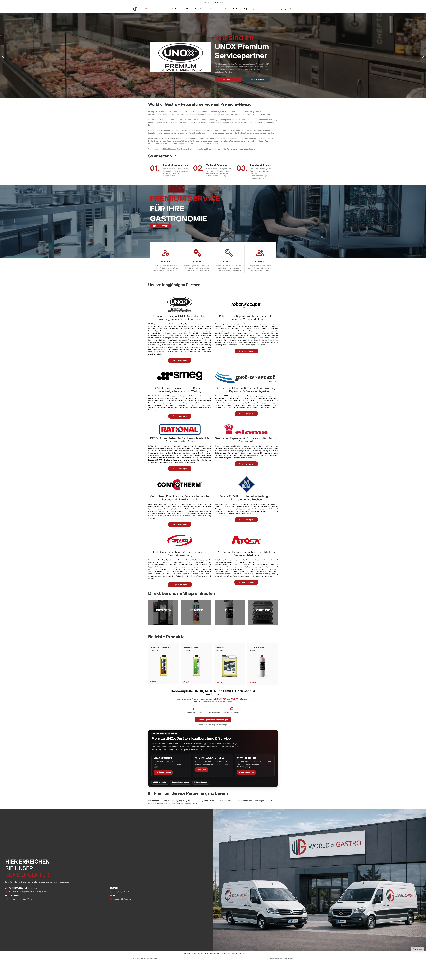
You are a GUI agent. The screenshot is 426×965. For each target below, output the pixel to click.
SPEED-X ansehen (160, 782)
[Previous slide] (2, 55)
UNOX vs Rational (201, 782)
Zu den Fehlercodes (246, 772)
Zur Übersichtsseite (163, 772)
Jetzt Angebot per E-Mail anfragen (213, 720)
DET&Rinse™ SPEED (191, 647)
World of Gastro (152, 958)
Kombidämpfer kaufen (180, 782)
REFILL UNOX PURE (256, 647)
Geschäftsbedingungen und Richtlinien (281, 958)
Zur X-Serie (201, 770)
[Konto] (285, 8)
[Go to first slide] (423, 55)
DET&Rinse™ (221, 647)
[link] (163, 612)
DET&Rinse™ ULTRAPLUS (160, 647)
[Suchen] (280, 8)
